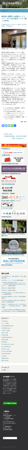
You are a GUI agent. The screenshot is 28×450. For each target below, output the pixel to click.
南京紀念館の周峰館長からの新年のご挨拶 (11, 296)
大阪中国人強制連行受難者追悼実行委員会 (12, 254)
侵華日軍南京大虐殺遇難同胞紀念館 (11, 173)
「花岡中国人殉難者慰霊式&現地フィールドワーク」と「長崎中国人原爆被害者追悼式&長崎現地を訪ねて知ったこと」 (13, 284)
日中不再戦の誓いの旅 (6, 344)
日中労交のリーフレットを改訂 (8, 280)
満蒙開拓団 (4, 358)
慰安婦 (3, 342)
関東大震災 (4, 360)
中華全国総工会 (5, 148)
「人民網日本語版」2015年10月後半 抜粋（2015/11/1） (14, 137)
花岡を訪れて (4, 290)
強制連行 (3, 339)
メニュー (3, 10)
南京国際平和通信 (5, 337)
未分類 (3, 355)
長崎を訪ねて (4, 288)
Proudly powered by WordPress (8, 447)
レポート (15, 24)
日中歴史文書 (4, 353)
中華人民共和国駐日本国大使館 (9, 163)
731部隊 (3, 321)
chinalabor (9, 26)
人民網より (4, 330)
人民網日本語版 (5, 155)
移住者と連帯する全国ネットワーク (11, 200)
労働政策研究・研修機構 (8, 193)
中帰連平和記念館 (6, 216)
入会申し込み (6, 134)
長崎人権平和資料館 (6, 265)
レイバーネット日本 (6, 208)
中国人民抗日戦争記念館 (8, 184)
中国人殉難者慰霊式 (6, 325)
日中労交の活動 (5, 351)
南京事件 (3, 335)
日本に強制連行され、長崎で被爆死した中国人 (12, 276)
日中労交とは (4, 349)
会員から (19, 24)
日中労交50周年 (5, 346)
